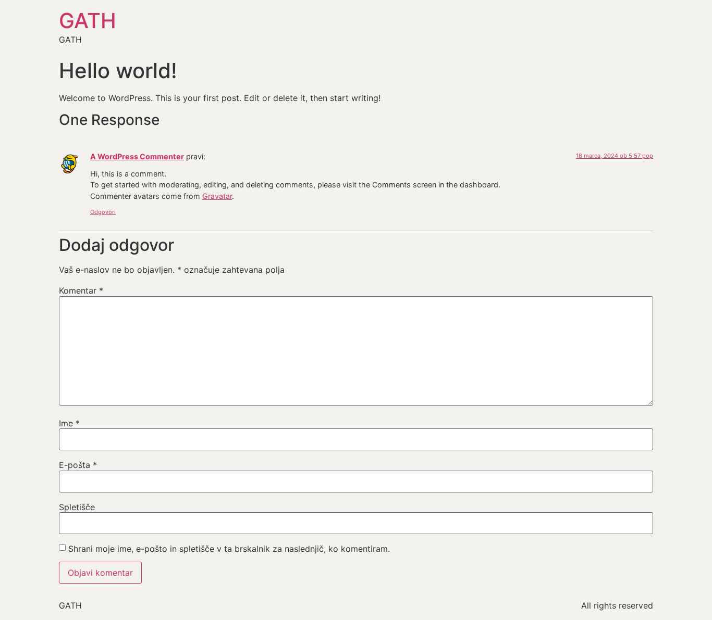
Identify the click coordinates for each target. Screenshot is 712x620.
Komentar (81, 290)
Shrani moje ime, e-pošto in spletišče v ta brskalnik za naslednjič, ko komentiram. (229, 549)
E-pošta (78, 465)
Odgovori (103, 212)
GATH (87, 20)
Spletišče (77, 507)
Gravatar (217, 196)
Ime (69, 423)
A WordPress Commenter (137, 156)
